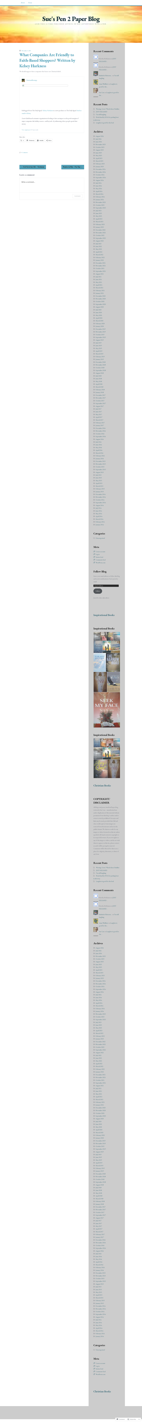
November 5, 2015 (26, 51)
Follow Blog (99, 571)
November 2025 (101, 144)
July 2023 (98, 211)
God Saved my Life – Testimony (32, 167)
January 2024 (100, 200)
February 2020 (100, 324)
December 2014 (100, 494)
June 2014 (99, 511)
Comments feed (100, 560)
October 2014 (100, 500)
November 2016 (101, 431)
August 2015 (100, 472)
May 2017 (99, 414)
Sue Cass (101, 92)
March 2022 (99, 255)
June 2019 (99, 346)
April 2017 (99, 417)
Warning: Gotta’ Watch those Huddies (107, 109)
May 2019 (99, 348)
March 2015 (99, 486)
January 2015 (100, 492)
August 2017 (100, 406)
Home (30, 3)
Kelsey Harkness (48, 111)
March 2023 (99, 222)
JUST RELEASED (101, 112)
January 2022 (100, 260)
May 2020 (99, 315)
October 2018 (100, 368)
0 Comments (24, 152)
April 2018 (99, 384)
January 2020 (100, 326)
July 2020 (98, 310)
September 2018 (101, 370)
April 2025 (99, 158)
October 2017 (100, 401)
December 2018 (100, 362)
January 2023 (100, 227)
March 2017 (99, 420)
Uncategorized (100, 538)
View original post (26, 130)
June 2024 (99, 186)
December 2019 (100, 329)
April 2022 (99, 252)
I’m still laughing (101, 114)
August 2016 (100, 439)
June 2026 (99, 142)
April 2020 (99, 318)
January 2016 (100, 459)
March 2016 (99, 453)
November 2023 (101, 202)
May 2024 (99, 189)
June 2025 (99, 153)
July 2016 (98, 442)
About (23, 3)
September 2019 (101, 337)
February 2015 (100, 489)
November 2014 (101, 497)
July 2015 (98, 475)
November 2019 (101, 332)
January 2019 (100, 359)
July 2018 (98, 376)
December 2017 (100, 395)
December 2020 (100, 296)
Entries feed (99, 557)
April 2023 (99, 219)
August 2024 (100, 180)
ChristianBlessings (31, 80)
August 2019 (100, 340)
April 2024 (99, 191)
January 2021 (100, 293)
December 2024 (100, 169)
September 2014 (101, 503)
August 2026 (100, 136)
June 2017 (99, 412)
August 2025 (100, 150)
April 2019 (99, 351)
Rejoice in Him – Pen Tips (72, 167)
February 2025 (100, 164)
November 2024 (101, 172)
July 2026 (98, 139)
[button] (96, 636)
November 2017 (101, 398)
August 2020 (100, 307)
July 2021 (98, 277)
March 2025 (99, 161)
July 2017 (98, 409)
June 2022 (99, 246)
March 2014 (99, 519)
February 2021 (100, 290)
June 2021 (99, 279)
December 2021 (100, 263)
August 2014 (100, 505)
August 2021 (100, 274)
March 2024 (99, 194)
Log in (97, 554)
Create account (100, 552)
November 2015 (101, 464)
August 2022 (100, 241)
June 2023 (99, 213)
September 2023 (101, 208)
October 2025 (100, 147)
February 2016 (100, 456)
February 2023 (100, 224)
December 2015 (100, 461)
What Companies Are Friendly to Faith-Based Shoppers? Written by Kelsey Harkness (47, 60)
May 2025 (99, 155)
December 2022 (100, 230)
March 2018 (99, 387)
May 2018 (99, 381)
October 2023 (100, 205)
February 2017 (100, 423)
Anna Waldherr (103, 84)
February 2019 (100, 357)
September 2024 (101, 177)
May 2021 (99, 282)
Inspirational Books (103, 615)
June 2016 (99, 445)
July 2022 (98, 244)
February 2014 (100, 522)
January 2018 (100, 392)
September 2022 (101, 238)
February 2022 (100, 257)
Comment (77, 196)
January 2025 (100, 167)
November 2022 (101, 233)
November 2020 (101, 299)
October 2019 (100, 335)
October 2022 (100, 235)
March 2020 (99, 321)
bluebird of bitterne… (105, 76)
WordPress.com (100, 563)
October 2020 (100, 301)
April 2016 (99, 450)
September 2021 (101, 271)
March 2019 (99, 354)
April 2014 (99, 516)
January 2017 (100, 425)
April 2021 (99, 285)
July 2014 (98, 508)
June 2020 (99, 312)
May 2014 (99, 514)
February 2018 (100, 390)
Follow (98, 591)
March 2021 (99, 288)
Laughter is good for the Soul (105, 123)
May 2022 (99, 249)
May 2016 (99, 448)
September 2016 (101, 436)
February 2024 (100, 197)
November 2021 (101, 266)
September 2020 (101, 304)
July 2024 (98, 183)
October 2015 (100, 467)
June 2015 (99, 478)
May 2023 (99, 216)
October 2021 (100, 268)
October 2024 (100, 175)
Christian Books (102, 785)
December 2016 (100, 428)
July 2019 (98, 343)
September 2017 (101, 403)
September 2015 (101, 470)
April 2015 (99, 483)
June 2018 (99, 379)
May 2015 (99, 481)
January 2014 (100, 525)
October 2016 (100, 434)
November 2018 (101, 365)
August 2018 (100, 373)
